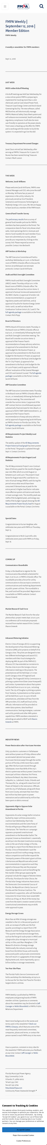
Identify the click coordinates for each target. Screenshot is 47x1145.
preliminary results (16, 220)
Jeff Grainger (26, 1053)
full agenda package (13, 312)
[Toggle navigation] (5, 6)
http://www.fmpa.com (13, 1088)
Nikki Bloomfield (21, 1006)
